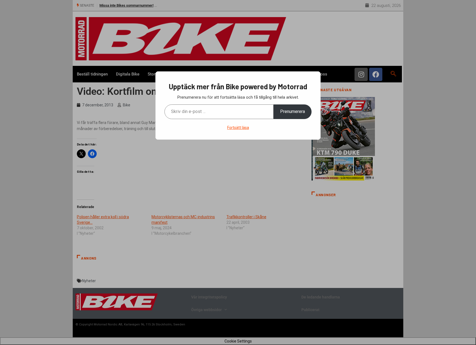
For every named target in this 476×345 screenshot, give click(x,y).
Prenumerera (292, 111)
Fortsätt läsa (238, 127)
